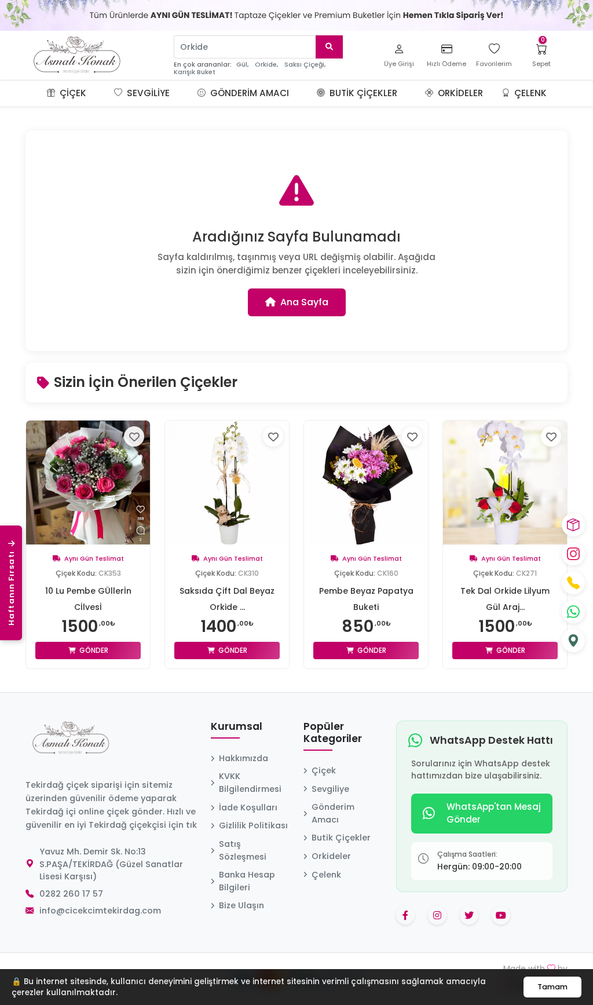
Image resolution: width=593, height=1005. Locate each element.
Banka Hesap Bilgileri (247, 881)
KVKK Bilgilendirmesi (250, 782)
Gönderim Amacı (248, 93)
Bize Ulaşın (241, 905)
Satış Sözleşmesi (242, 850)
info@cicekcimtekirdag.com (100, 910)
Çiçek (71, 93)
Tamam (552, 987)
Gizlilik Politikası (253, 825)
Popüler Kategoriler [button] (332, 733)
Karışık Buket (194, 72)
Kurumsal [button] (236, 727)
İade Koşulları (248, 807)
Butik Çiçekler (362, 93)
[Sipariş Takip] (573, 524)
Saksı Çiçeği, (304, 64)
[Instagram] (573, 553)
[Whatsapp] (573, 611)
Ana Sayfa (304, 302)
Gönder (93, 650)
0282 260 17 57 (71, 894)
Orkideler (459, 93)
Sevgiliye (147, 93)
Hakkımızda (243, 758)
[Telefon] (573, 582)
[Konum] (573, 640)
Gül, (242, 64)
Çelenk (529, 93)
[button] (100, 93)
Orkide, (266, 64)
